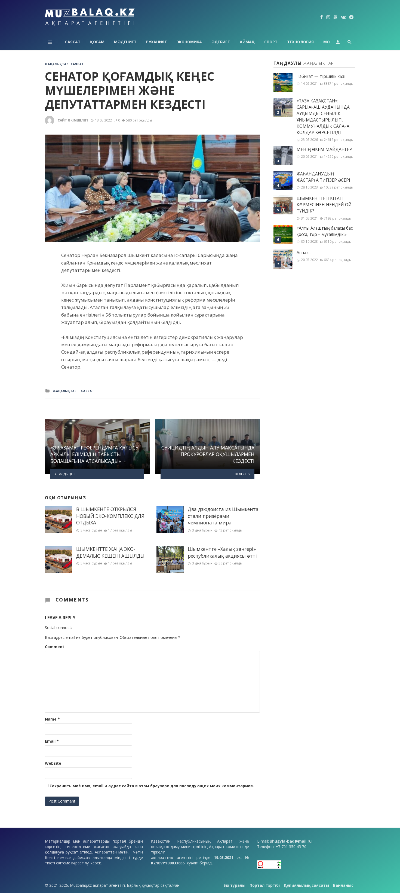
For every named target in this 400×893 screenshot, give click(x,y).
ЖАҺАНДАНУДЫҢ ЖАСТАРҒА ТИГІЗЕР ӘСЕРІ (323, 177)
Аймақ (247, 41)
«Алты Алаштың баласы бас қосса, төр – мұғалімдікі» (325, 231)
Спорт (271, 41)
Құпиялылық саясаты (306, 885)
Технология (300, 41)
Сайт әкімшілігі (73, 120)
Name (52, 719)
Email (52, 741)
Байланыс (343, 885)
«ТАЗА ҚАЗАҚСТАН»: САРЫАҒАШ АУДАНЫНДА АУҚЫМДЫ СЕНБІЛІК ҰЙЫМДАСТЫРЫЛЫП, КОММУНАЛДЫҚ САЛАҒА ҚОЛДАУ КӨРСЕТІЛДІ (323, 116)
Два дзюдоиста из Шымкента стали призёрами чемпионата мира (223, 516)
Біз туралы (234, 885)
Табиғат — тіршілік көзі (321, 76)
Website (53, 763)
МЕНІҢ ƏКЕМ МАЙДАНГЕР (324, 149)
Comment (54, 646)
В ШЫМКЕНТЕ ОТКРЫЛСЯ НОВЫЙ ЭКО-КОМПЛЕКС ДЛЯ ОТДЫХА (110, 516)
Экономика (189, 41)
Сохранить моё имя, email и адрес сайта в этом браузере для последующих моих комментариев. (152, 785)
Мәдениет (125, 41)
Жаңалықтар (57, 64)
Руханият (156, 41)
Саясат (73, 41)
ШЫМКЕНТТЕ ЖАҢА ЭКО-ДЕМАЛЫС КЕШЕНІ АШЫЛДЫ (110, 552)
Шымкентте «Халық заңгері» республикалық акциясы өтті (222, 552)
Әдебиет (220, 41)
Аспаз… (304, 253)
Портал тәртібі (265, 885)
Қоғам (97, 41)
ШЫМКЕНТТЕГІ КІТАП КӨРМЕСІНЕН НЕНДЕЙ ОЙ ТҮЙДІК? (324, 205)
